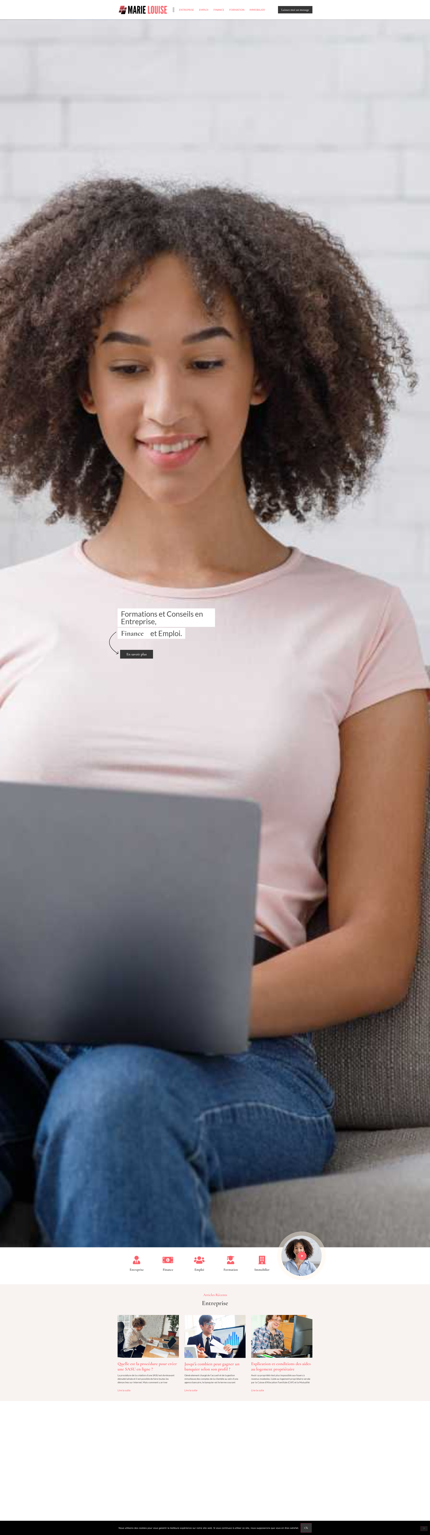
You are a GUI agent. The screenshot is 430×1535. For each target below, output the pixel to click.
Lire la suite (124, 1390)
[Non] (423, 1528)
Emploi (203, 9)
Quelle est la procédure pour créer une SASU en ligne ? (147, 1366)
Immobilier (257, 9)
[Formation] (230, 1260)
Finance (218, 9)
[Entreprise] (136, 1260)
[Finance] (168, 1260)
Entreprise (186, 9)
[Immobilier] (262, 1260)
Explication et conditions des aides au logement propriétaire (281, 1366)
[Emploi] (199, 1260)
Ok (306, 1528)
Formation (236, 9)
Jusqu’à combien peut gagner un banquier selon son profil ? (212, 1366)
